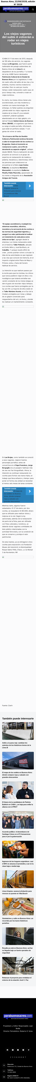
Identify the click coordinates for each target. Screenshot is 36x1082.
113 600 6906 (11, 1072)
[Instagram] (18, 1050)
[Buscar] (33, 9)
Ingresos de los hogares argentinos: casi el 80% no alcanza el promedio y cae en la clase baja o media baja (18, 864)
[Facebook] (7, 1050)
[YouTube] (23, 1050)
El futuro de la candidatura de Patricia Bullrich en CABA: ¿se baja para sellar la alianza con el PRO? (17, 804)
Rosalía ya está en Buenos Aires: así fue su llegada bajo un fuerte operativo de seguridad (17, 950)
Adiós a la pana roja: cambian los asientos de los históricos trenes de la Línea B (16, 745)
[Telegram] (28, 1050)
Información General (18, 26)
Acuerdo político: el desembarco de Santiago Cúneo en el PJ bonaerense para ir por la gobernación (16, 834)
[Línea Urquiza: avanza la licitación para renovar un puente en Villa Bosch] (18, 879)
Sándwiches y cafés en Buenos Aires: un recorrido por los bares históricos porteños (17, 921)
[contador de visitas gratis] (18, 1057)
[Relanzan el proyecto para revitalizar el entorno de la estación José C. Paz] (18, 966)
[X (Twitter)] (13, 1050)
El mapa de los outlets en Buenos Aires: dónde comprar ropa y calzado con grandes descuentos (17, 775)
